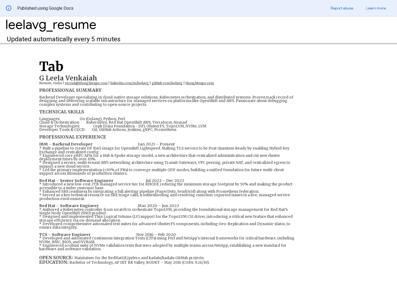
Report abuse (342, 8)
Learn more (376, 8)
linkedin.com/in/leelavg (129, 83)
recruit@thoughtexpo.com (86, 83)
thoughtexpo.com (200, 83)
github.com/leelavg (167, 83)
